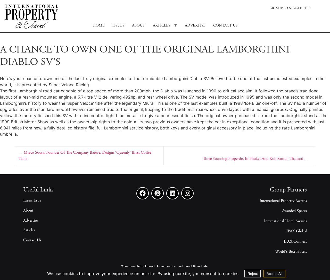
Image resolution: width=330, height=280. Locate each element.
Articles (161, 26)
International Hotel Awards (285, 221)
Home (99, 26)
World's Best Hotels (291, 252)
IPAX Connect (295, 242)
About (138, 26)
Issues (118, 26)
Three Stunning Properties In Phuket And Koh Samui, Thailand (253, 159)
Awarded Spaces (294, 211)
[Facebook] (142, 193)
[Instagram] (187, 193)
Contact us (225, 26)
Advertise (195, 26)
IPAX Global (296, 231)
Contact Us (32, 240)
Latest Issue (32, 201)
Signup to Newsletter (290, 8)
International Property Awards (283, 201)
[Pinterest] (157, 193)
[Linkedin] (172, 193)
